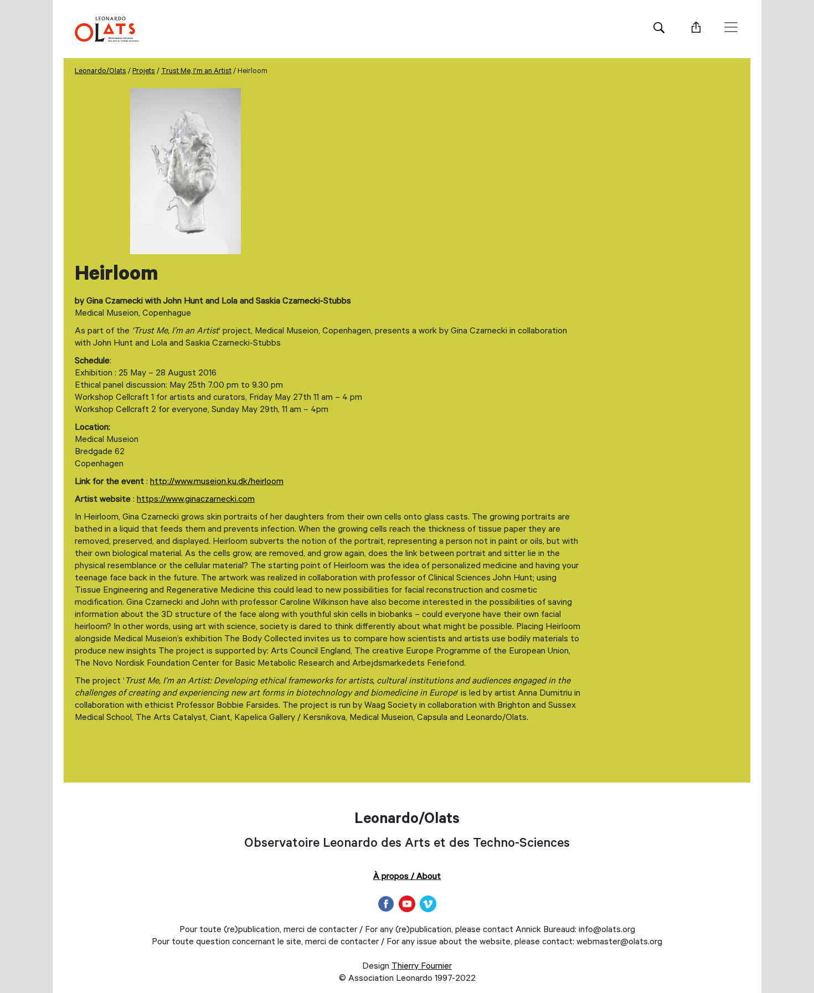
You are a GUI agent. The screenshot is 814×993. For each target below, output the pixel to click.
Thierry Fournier (421, 967)
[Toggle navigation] (731, 27)
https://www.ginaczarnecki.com (196, 500)
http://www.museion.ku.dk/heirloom (217, 482)
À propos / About (407, 877)
